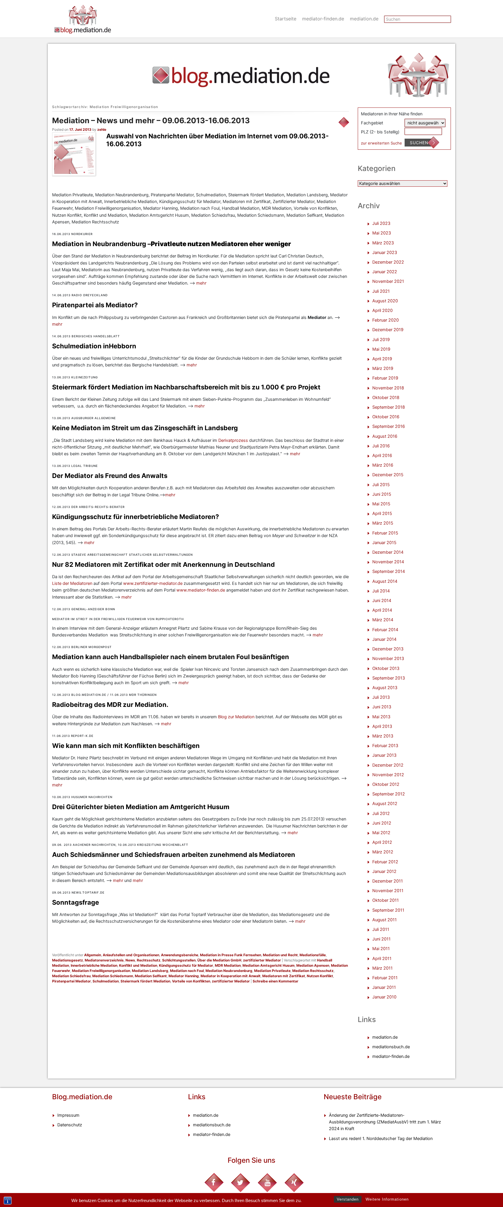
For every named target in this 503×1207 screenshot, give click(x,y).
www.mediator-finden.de (200, 590)
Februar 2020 (385, 320)
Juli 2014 (381, 591)
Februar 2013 (385, 745)
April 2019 (382, 358)
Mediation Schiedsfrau (71, 976)
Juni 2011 (381, 939)
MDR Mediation (228, 965)
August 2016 (384, 436)
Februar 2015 (385, 533)
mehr (201, 283)
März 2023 (383, 243)
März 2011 (382, 968)
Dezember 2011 (387, 881)
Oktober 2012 (385, 784)
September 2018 (388, 407)
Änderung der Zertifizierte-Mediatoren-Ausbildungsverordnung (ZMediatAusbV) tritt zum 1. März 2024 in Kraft (385, 1122)
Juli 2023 (381, 223)
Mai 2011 (381, 948)
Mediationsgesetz (67, 960)
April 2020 (382, 310)
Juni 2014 (381, 600)
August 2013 (384, 687)
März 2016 (382, 465)
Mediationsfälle (313, 955)
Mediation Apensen (312, 965)
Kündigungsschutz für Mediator (186, 965)
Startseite (285, 19)
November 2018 (388, 388)
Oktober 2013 (385, 668)
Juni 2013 (381, 707)
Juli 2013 (381, 697)
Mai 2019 (381, 349)
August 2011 (384, 919)
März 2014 (382, 619)
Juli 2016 (381, 446)
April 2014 (382, 610)
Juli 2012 (381, 813)
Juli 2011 (380, 929)
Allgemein (92, 955)
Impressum (68, 1115)
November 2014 (388, 561)
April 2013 (382, 726)
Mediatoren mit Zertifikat (283, 976)
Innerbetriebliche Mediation (94, 965)
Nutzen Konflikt (320, 976)
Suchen (419, 142)
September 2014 (388, 571)
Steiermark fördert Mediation (145, 981)
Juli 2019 (381, 339)
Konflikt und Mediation (138, 965)
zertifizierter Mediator (262, 960)
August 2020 (385, 300)
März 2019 (382, 368)
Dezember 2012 (387, 765)
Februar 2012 (385, 861)
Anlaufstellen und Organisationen (131, 955)
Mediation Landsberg (150, 970)
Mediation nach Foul (187, 970)
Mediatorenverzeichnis (104, 960)
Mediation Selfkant (151, 976)
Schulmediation (106, 981)
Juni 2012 (381, 823)
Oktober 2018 (385, 397)
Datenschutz (69, 1124)
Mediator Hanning (184, 976)
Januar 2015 (384, 542)
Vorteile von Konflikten (191, 981)
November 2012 (388, 774)
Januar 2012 (384, 871)
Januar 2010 (384, 997)
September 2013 (388, 678)
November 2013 (388, 658)
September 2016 (388, 426)
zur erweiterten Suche (381, 143)
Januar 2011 (384, 987)
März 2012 (382, 852)
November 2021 (388, 281)
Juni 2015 (381, 494)
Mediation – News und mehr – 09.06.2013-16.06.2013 (151, 120)
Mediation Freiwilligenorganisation (101, 970)
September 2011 (388, 910)
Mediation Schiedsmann (112, 976)
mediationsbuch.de (391, 1046)
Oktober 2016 (385, 416)
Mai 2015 (381, 504)
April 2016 (382, 455)
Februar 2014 (385, 629)
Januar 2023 (384, 252)
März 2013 (382, 736)
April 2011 (382, 958)
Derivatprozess (233, 440)
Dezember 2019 (387, 329)
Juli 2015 (381, 484)
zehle (101, 129)
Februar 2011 (385, 977)
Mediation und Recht (280, 955)
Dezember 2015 (387, 474)
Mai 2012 (381, 832)
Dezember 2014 (387, 552)
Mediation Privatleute (272, 970)
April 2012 (382, 842)
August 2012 (384, 803)
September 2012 (388, 794)
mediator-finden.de (323, 19)
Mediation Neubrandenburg (229, 970)
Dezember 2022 (388, 262)
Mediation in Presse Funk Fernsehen (230, 955)
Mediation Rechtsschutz (313, 970)
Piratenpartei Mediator (71, 981)
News (130, 960)
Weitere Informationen (387, 1199)
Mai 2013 (381, 716)
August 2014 (384, 581)
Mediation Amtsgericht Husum (268, 965)
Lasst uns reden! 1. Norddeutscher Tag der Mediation (381, 1138)
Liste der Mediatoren (72, 583)
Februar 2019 (385, 378)
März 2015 (382, 523)
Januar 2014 (384, 639)
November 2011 (387, 890)
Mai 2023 (381, 233)
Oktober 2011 (385, 900)
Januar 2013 (384, 755)
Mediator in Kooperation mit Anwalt (231, 976)
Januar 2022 (384, 271)
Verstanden (348, 1199)
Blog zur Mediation (237, 716)
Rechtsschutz (148, 960)
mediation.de (364, 19)
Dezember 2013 (387, 649)
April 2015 (382, 513)
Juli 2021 (381, 291)
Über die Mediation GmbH (219, 960)
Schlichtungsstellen (179, 960)
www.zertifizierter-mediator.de (153, 583)
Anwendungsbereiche (179, 955)
